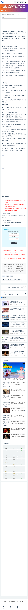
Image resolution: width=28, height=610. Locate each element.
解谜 (6, 475)
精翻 (14, 473)
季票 (12, 276)
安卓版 (11, 326)
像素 (14, 457)
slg (13, 455)
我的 (17, 608)
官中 (6, 464)
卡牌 (14, 459)
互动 (6, 457)
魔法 (14, 478)
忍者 (21, 464)
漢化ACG (5, 10)
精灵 (6, 473)
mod (4, 276)
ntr (13, 452)
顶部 (24, 608)
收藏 (10, 279)
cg (13, 448)
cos (21, 448)
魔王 (21, 478)
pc (21, 452)
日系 (21, 466)
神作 (21, 471)
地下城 (6, 462)
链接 (20, 279)
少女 (14, 464)
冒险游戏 (21, 457)
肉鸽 (21, 473)
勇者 (6, 459)
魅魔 (21, 475)
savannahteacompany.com (15, 601)
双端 (21, 459)
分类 (10, 608)
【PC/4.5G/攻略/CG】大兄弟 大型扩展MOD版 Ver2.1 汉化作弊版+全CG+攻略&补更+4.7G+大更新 (18, 339)
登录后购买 (14, 242)
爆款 (14, 471)
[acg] (2, 10)
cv (6, 450)
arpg (6, 448)
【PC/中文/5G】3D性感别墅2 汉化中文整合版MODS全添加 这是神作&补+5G (18, 317)
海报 (15, 279)
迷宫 (14, 475)
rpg (6, 455)
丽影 (8, 276)
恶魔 (6, 466)
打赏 (5, 279)
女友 (14, 462)
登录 (22, 2)
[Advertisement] (14, 538)
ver (21, 455)
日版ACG (12, 312)
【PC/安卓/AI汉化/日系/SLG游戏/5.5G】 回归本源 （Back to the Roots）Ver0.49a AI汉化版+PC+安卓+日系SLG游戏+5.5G (14, 380)
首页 (9, 14)
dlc (21, 450)
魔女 (6, 478)
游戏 (6, 471)
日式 (14, 466)
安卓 (21, 462)
